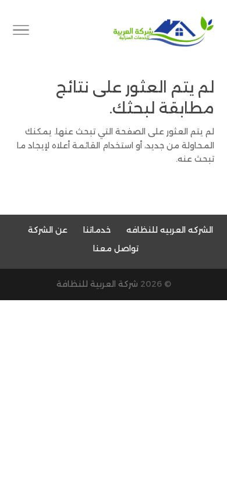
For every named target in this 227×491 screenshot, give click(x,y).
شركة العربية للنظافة (97, 284)
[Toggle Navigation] (21, 32)
